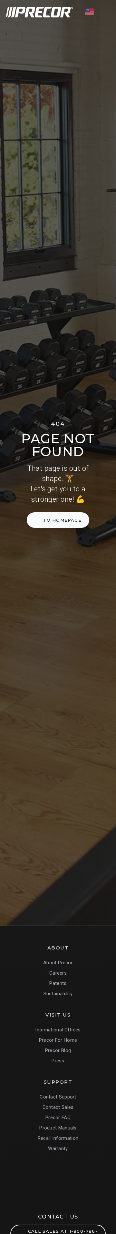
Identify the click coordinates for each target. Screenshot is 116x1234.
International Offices (58, 1030)
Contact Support (58, 1097)
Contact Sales (58, 1107)
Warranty (58, 1148)
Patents (57, 983)
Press (58, 1061)
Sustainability (58, 994)
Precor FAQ (58, 1117)
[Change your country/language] (89, 11)
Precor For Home (58, 1040)
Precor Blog (58, 1050)
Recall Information (58, 1138)
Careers (58, 973)
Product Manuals (58, 1128)
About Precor (58, 963)
